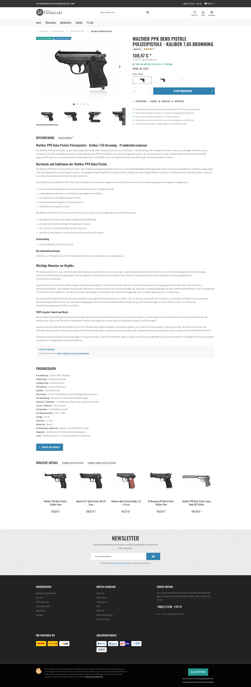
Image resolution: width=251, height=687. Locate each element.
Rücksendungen (43, 606)
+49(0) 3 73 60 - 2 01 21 (192, 3)
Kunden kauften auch (73, 463)
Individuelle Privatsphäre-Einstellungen (198, 682)
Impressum (101, 597)
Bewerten (165, 101)
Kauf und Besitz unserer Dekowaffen (73, 353)
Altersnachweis (103, 619)
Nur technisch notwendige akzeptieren (198, 678)
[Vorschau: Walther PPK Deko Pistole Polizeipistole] (47, 116)
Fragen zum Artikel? (50, 447)
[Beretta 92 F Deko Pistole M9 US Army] (91, 481)
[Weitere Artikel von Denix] (137, 49)
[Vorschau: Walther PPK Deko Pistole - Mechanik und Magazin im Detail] (94, 116)
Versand (39, 597)
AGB (98, 606)
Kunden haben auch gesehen (102, 463)
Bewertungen (65, 137)
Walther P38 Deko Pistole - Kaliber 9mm (56, 503)
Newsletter (41, 610)
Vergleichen (140, 101)
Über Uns (100, 593)
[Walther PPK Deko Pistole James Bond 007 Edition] (196, 481)
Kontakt (39, 615)
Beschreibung (45, 138)
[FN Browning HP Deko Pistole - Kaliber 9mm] (161, 481)
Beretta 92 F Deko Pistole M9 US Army (91, 503)
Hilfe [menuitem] (210, 3)
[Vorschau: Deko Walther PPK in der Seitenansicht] (71, 116)
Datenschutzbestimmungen (120, 563)
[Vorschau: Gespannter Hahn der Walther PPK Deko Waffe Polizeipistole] (118, 116)
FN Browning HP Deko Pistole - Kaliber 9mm (161, 503)
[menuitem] (124, 13)
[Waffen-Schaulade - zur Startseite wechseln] (49, 12)
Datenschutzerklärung (94, 677)
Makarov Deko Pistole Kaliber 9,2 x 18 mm (126, 503)
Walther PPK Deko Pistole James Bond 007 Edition (196, 503)
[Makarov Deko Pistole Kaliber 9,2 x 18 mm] (126, 481)
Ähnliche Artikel (47, 463)
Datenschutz (102, 602)
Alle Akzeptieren (198, 671)
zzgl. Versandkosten (149, 60)
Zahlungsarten (42, 602)
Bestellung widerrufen (46, 593)
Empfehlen (179, 101)
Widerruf (100, 610)
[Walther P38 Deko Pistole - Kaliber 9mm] (55, 481)
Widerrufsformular (104, 615)
